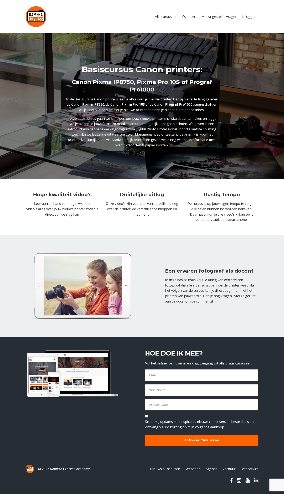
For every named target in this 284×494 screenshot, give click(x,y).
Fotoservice (249, 469)
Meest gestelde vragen (219, 16)
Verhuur (229, 469)
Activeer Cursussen (201, 440)
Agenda (211, 469)
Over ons (189, 16)
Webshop (193, 469)
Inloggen (249, 16)
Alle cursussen (166, 16)
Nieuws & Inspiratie (165, 469)
